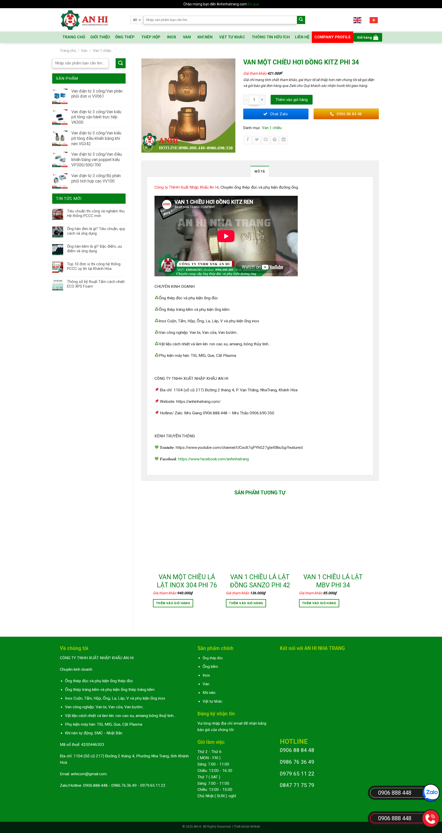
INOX (171, 37)
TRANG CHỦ (73, 37)
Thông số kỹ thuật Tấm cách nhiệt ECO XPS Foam (96, 284)
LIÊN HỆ (302, 37)
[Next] (366, 560)
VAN (187, 37)
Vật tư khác (212, 701)
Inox (206, 675)
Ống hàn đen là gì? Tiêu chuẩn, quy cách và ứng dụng (96, 231)
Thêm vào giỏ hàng (291, 99)
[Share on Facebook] (248, 140)
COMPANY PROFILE (332, 37)
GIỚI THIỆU (100, 37)
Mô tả (260, 171)
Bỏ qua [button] (253, 4)
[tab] (259, 171)
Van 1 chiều (102, 51)
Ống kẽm (210, 666)
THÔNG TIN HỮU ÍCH (271, 37)
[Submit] (301, 20)
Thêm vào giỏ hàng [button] (173, 603)
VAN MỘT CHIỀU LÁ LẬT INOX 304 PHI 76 (187, 581)
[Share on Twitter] (257, 140)
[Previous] (153, 560)
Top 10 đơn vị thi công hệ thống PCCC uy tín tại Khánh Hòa (93, 266)
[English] (357, 20)
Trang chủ (68, 51)
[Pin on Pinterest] (275, 140)
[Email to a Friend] (266, 140)
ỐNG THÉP (125, 37)
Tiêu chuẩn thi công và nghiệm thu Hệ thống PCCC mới (96, 213)
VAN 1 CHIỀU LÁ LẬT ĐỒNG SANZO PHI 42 (260, 581)
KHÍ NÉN (205, 37)
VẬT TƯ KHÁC (232, 37)
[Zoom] (148, 147)
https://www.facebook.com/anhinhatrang (213, 459)
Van (84, 51)
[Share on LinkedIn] (284, 140)
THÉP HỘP (150, 37)
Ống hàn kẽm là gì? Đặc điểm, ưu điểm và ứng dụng (94, 248)
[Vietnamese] (374, 20)
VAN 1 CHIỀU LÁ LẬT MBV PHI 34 (333, 581)
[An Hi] (91, 19)
